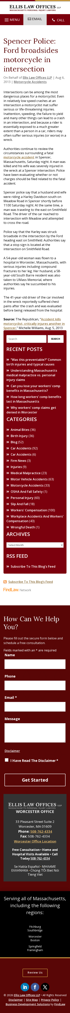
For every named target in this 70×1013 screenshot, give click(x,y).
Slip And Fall (19, 504)
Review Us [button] (35, 972)
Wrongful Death (23, 527)
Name (9, 655)
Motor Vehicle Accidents (29, 479)
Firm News (18, 461)
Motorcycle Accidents (30, 82)
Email (10, 697)
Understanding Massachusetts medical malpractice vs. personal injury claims (31, 375)
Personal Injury (22, 498)
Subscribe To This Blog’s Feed (30, 582)
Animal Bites (20, 430)
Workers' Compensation (29, 510)
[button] (12, 20)
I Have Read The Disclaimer (34, 760)
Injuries (16, 467)
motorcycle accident (19, 157)
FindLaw (59, 1004)
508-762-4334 (41, 831)
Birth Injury (19, 436)
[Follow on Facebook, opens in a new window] (35, 987)
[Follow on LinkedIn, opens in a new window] (25, 987)
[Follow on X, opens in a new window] (45, 987)
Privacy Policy (50, 1000)
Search (55, 339)
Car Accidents (21, 448)
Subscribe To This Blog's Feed (33, 566)
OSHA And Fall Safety (27, 491)
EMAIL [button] (37, 19)
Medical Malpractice (26, 473)
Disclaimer (12, 751)
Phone (10, 676)
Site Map (32, 1000)
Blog (14, 442)
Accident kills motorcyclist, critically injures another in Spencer (34, 323)
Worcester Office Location (35, 841)
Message (12, 718)
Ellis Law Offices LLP (37, 77)
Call (61, 20)
